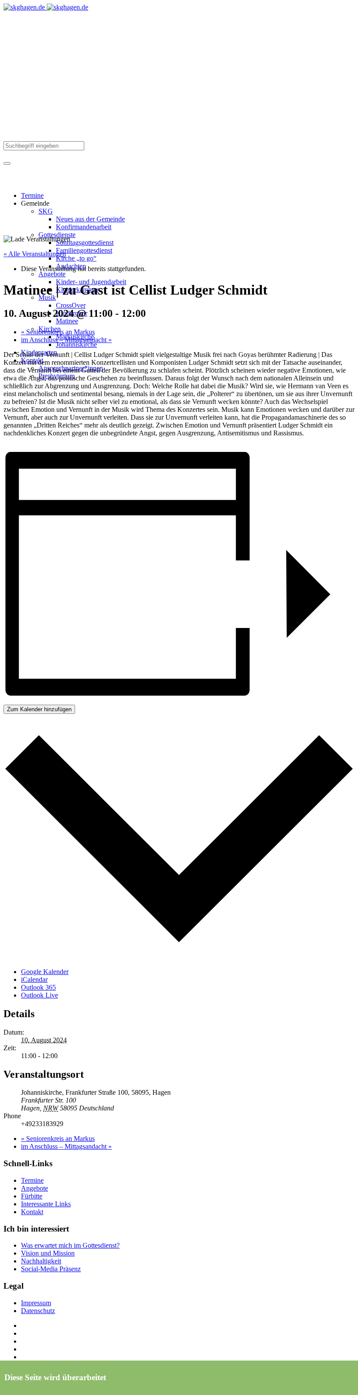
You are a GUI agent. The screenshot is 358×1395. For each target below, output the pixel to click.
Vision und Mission (48, 1253)
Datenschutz (38, 1310)
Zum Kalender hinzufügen (39, 709)
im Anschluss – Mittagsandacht (66, 339)
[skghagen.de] (45, 7)
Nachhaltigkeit (41, 1261)
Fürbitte (31, 1196)
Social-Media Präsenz (51, 1269)
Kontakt (32, 1211)
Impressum (36, 1303)
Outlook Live (39, 995)
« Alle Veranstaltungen (34, 254)
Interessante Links (46, 1204)
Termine (32, 1180)
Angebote (34, 1188)
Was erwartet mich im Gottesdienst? (70, 1245)
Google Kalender (45, 971)
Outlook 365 (38, 987)
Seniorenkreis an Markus (58, 332)
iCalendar (34, 979)
